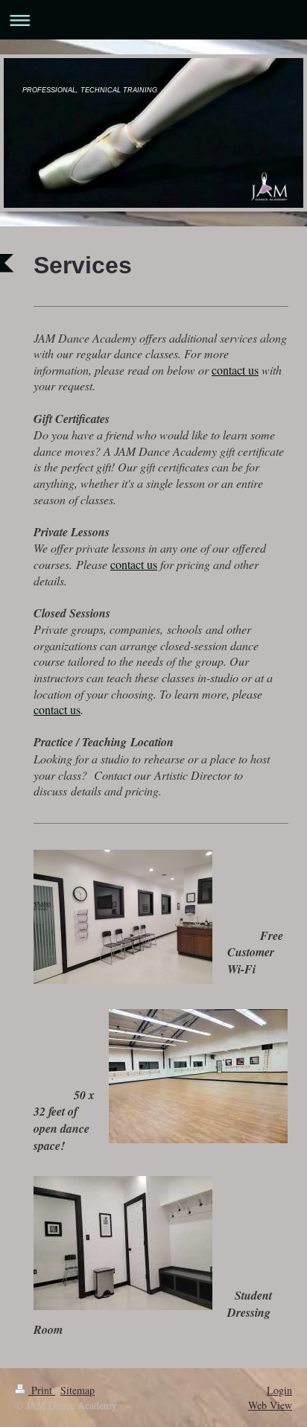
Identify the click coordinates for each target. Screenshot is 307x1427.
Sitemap (77, 1390)
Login (279, 1390)
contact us (235, 370)
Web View (270, 1405)
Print (41, 1390)
